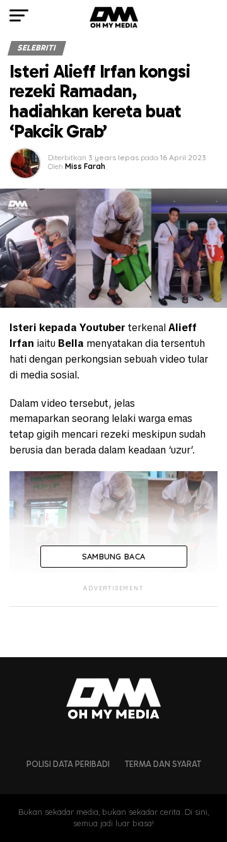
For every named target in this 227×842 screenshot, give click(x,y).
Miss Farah (85, 166)
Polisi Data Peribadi (68, 764)
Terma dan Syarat (163, 764)
